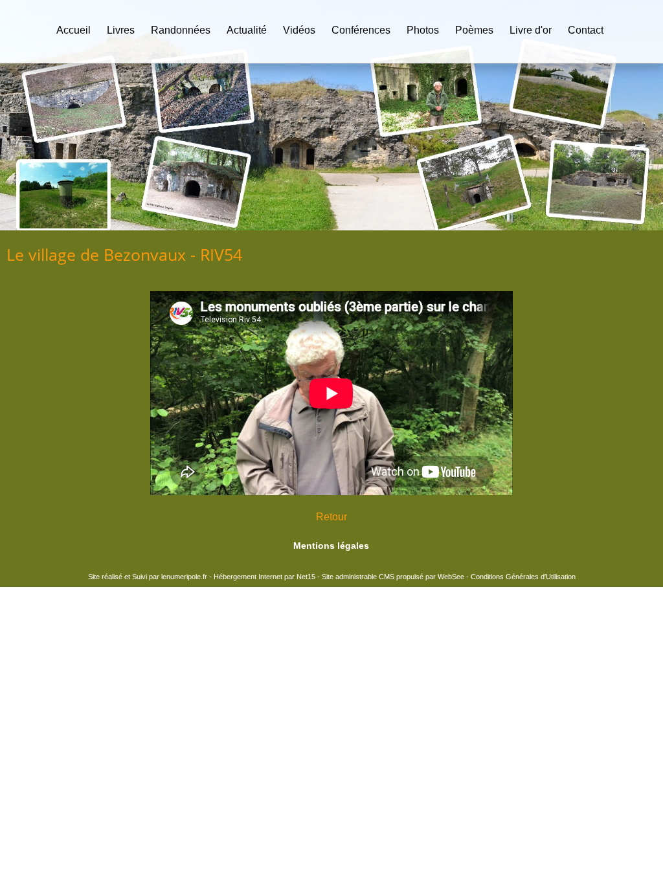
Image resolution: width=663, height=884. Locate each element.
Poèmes (474, 30)
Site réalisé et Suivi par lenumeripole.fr (147, 576)
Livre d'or (531, 30)
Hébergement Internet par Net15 (264, 576)
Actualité (247, 30)
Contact (585, 30)
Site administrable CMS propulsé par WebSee (393, 576)
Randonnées (180, 30)
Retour (331, 516)
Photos (423, 30)
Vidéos (299, 30)
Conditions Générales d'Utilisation (523, 576)
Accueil (73, 30)
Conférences (361, 30)
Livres (121, 30)
